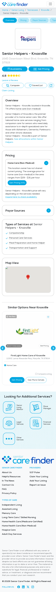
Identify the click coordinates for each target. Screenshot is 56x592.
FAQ (4, 489)
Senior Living (17, 10)
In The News (8, 480)
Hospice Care (8, 529)
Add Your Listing (38, 480)
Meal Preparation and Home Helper (27, 242)
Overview (9, 20)
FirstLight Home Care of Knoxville (28, 355)
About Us (7, 472)
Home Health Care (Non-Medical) (19, 525)
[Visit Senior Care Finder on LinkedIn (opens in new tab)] (23, 587)
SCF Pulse (35, 472)
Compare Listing (45, 374)
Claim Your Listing (39, 476)
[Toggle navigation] (50, 4)
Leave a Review (10, 80)
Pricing (23, 20)
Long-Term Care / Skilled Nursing (19, 517)
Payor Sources (39, 20)
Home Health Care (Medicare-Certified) (22, 521)
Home (5, 10)
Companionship (16, 233)
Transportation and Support (23, 247)
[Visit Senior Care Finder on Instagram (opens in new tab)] (32, 587)
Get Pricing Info (17, 182)
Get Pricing (43, 69)
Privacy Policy (9, 493)
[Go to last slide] (2, 348)
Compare (15, 85)
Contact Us (8, 484)
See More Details (36, 380)
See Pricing (44, 346)
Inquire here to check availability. (21, 197)
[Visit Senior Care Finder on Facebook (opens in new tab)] (18, 587)
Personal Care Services (20, 237)
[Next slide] (53, 348)
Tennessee (32, 10)
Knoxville (45, 10)
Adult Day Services (12, 534)
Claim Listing (8, 90)
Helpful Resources (11, 476)
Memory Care (9, 513)
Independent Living (12, 504)
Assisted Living (9, 509)
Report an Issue (38, 484)
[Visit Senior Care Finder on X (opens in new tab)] (28, 587)
